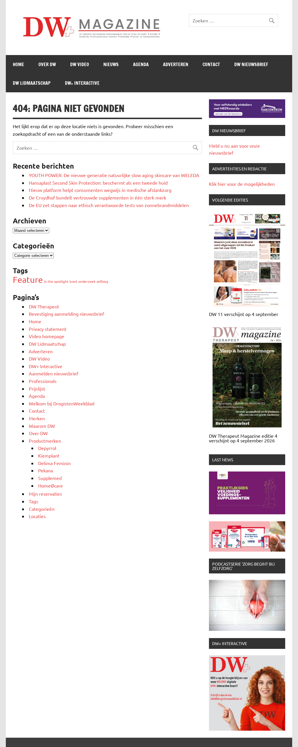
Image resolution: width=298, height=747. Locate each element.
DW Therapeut (44, 306)
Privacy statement (47, 329)
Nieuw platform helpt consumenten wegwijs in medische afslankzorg (100, 190)
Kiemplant (48, 455)
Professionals (42, 381)
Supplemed (50, 478)
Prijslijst (37, 388)
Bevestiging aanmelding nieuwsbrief (66, 314)
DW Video (79, 64)
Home (18, 64)
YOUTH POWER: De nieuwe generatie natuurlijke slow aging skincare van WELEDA (114, 175)
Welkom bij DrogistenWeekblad (61, 403)
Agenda (141, 64)
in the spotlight (56, 281)
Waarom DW (42, 426)
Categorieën (41, 509)
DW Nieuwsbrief (251, 64)
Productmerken (45, 441)
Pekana (45, 470)
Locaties (37, 516)
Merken (37, 418)
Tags (33, 501)
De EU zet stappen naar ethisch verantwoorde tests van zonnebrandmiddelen (109, 205)
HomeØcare (50, 485)
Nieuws (111, 64)
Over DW (47, 64)
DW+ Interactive (82, 83)
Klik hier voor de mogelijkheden (242, 184)
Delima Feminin (54, 463)
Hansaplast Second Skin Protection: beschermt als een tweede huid (98, 183)
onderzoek (86, 281)
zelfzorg (102, 281)
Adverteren (175, 64)
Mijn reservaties (45, 494)
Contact (211, 64)
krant (73, 281)
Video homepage (46, 336)
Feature (28, 280)
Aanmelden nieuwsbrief (53, 373)
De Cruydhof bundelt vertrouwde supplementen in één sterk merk (98, 197)
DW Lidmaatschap (32, 83)
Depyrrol (47, 448)
